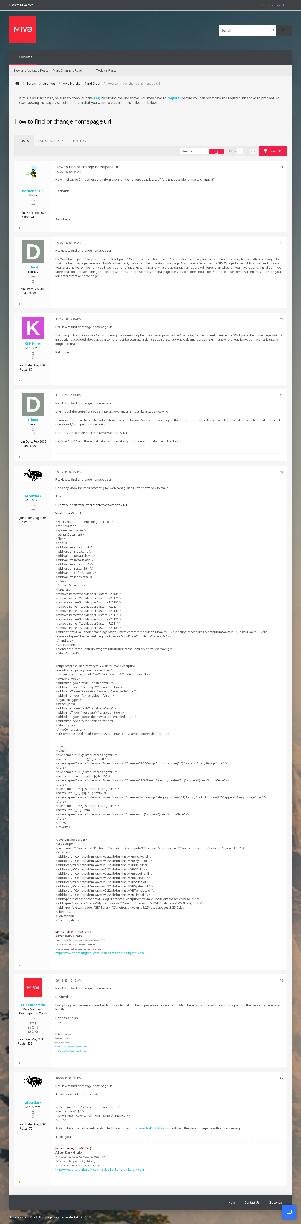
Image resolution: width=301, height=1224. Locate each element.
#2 (281, 243)
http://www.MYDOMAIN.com (149, 1128)
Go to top (275, 1202)
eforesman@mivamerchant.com (70, 1051)
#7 (281, 1078)
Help (232, 1202)
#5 (281, 471)
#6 (281, 980)
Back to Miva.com (21, 5)
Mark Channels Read (67, 70)
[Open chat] (289, 1212)
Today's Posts (106, 70)
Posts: (24, 217)
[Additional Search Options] (274, 30)
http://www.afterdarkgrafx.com (77, 953)
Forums (25, 57)
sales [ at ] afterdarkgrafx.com (123, 953)
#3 (281, 319)
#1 (281, 166)
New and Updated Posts (31, 70)
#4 (281, 395)
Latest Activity (51, 141)
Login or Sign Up (274, 5)
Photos (79, 141)
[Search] (284, 30)
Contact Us (252, 1202)
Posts (24, 141)
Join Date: (26, 212)
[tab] (24, 141)
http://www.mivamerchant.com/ (71, 1047)
